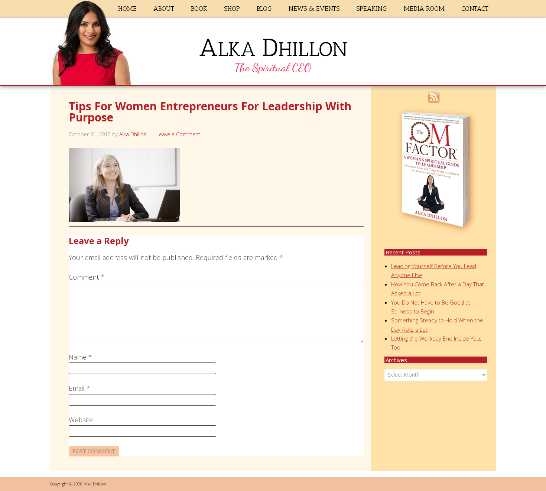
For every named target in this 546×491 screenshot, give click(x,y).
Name (80, 356)
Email (79, 388)
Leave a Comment (178, 134)
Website (81, 419)
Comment (86, 277)
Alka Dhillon (273, 53)
